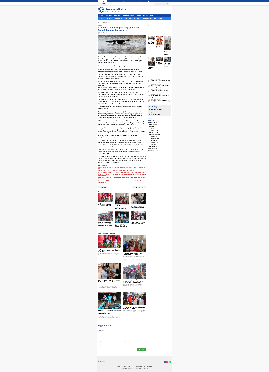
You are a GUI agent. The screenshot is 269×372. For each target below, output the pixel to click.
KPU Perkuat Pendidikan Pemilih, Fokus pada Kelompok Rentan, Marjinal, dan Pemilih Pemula (159, 64)
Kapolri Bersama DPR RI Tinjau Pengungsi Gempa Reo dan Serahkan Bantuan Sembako (154, 1)
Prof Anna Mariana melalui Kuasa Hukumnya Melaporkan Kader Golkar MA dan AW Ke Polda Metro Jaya (167, 53)
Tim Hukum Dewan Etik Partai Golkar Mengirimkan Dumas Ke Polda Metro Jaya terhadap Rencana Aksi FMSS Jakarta (167, 65)
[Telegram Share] (142, 187)
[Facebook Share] (134, 187)
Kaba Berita (151, 128)
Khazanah (151, 126)
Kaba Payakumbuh (154, 134)
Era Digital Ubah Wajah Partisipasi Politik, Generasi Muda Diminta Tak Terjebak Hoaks (151, 42)
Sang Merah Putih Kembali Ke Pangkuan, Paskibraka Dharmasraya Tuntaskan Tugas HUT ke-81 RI (121, 168)
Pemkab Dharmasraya (156, 109)
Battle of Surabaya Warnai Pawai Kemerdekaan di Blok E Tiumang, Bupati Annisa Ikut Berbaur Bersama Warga (122, 175)
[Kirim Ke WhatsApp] (145, 187)
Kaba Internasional (147, 18)
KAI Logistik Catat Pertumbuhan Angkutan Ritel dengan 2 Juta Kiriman (108, 1)
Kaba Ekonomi (151, 136)
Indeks (103, 3)
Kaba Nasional (119, 18)
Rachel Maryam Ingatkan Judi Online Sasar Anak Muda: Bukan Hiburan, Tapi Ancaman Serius (159, 48)
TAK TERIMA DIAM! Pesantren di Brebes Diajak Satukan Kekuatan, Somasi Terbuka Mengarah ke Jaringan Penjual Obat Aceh (151, 69)
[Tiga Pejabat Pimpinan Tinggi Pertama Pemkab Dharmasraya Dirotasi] (122, 198)
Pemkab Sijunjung (155, 114)
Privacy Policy (117, 15)
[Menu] (99, 4)
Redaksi (101, 15)
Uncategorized (151, 150)
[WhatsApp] (170, 362)
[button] (167, 4)
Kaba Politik (110, 18)
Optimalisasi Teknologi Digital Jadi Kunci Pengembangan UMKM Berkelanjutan (160, 86)
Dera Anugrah (104, 32)
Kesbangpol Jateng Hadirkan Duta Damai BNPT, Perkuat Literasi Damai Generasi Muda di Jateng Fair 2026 (160, 101)
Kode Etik (138, 15)
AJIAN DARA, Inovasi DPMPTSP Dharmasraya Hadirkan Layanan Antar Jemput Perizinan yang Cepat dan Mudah (121, 178)
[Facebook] (165, 362)
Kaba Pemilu (137, 18)
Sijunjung (153, 112)
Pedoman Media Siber (128, 15)
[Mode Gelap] (170, 4)
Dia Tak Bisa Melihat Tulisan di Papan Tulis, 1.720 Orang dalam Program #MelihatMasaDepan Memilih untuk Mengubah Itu (160, 81)
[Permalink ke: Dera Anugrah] (99, 33)
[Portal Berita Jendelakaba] (112, 9)
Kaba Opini (152, 124)
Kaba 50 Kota (152, 132)
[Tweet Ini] (136, 187)
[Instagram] (167, 362)
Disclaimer (145, 15)
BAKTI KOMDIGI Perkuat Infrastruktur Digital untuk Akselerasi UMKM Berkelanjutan (160, 96)
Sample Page (108, 15)
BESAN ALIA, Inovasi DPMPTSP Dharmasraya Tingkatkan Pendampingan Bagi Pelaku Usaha (121, 172)
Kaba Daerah (128, 18)
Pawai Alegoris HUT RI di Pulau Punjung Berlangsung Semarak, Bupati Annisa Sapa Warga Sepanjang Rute (121, 181)
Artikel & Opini (151, 122)
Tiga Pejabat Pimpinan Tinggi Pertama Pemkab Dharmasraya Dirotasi (116, 170)
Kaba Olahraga (158, 18)
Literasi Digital (151, 148)
